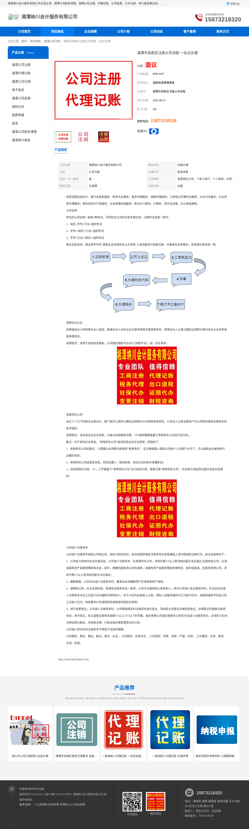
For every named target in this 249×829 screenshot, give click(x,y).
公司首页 (24, 31)
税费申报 (18, 115)
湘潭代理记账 (21, 73)
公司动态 (156, 31)
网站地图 (79, 804)
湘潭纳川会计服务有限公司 (88, 794)
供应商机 (57, 31)
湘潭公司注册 (52, 41)
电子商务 (18, 90)
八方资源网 (40, 804)
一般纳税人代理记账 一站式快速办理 (124, 756)
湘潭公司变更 (21, 98)
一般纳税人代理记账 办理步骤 (170, 756)
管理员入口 (67, 804)
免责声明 (53, 804)
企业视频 (90, 31)
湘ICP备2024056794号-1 (58, 794)
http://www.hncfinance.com (73, 659)
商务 (15, 123)
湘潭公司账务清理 (24, 131)
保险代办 (18, 106)
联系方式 (223, 31)
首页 (24, 41)
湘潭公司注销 (21, 81)
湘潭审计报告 (21, 140)
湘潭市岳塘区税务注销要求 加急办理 (77, 756)
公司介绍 (123, 31)
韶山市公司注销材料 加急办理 (30, 756)
